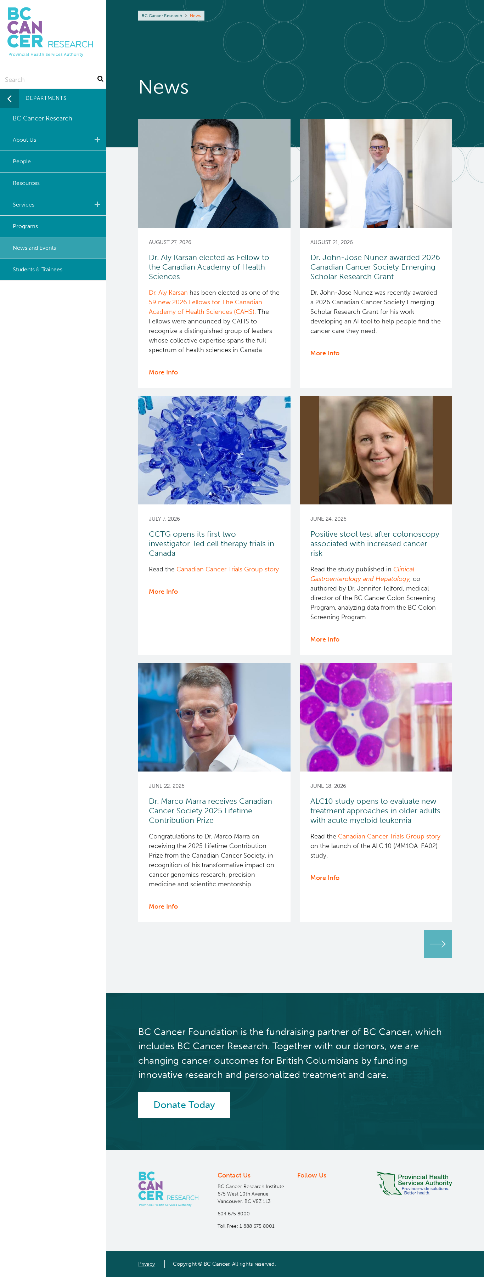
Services (23, 204)
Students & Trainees (37, 269)
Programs (25, 226)
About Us (24, 139)
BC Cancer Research (162, 15)
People (22, 161)
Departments (46, 98)
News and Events (34, 247)
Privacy (146, 1264)
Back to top (461, 1265)
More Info (163, 372)
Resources (26, 183)
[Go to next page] (438, 944)
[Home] (168, 1188)
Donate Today (184, 1105)
